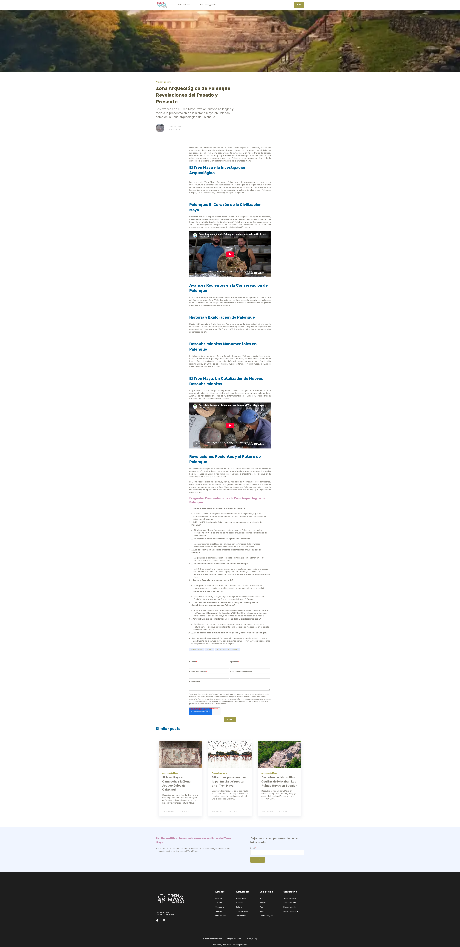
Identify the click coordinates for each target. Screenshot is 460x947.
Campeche (219, 907)
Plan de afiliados (289, 907)
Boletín (262, 911)
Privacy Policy (251, 939)
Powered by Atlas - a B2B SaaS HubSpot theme (230, 945)
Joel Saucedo (175, 126)
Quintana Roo (220, 916)
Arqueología (241, 898)
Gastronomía (241, 916)
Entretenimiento (242, 911)
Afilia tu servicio (289, 903)
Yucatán (218, 911)
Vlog (261, 907)
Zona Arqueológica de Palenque (227, 649)
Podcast (263, 903)
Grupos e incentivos (291, 911)
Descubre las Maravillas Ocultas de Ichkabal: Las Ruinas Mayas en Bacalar (279, 781)
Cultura (239, 907)
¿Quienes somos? (290, 898)
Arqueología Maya (196, 649)
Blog (261, 898)
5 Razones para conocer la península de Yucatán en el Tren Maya (229, 781)
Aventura (239, 903)
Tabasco (218, 903)
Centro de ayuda (266, 916)
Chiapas (209, 649)
